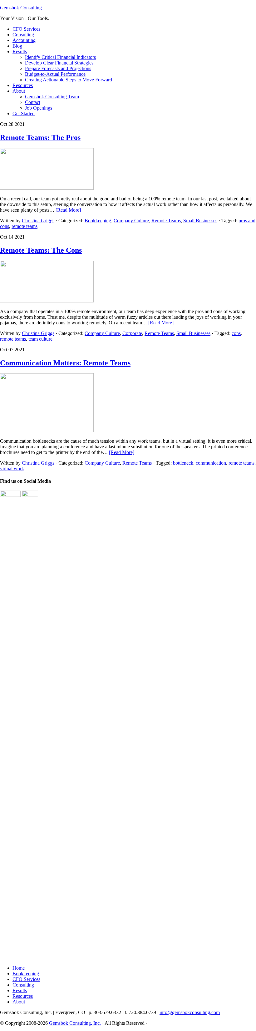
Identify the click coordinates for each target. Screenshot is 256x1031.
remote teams (24, 226)
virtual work (12, 468)
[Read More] (68, 210)
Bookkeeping (98, 220)
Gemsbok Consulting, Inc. (75, 1023)
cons (236, 333)
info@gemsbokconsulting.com (190, 1012)
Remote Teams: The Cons (41, 250)
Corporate (132, 333)
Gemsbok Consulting (21, 7)
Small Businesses (200, 220)
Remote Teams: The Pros (40, 137)
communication (211, 463)
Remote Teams (166, 220)
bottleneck (183, 463)
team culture (40, 339)
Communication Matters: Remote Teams (65, 363)
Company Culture (131, 220)
